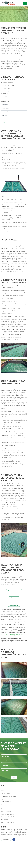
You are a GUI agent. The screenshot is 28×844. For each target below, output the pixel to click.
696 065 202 (10, 822)
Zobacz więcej (6, 839)
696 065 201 (10, 817)
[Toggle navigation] (25, 3)
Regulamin (3, 799)
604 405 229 (10, 814)
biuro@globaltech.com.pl (10, 796)
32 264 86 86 (8, 811)
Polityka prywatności (6, 801)
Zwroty (2, 804)
